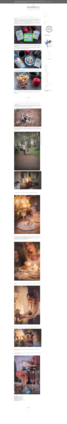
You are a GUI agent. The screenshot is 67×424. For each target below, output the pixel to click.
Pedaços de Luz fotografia (20, 397)
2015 (45, 86)
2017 (45, 71)
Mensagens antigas (40, 411)
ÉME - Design (19, 398)
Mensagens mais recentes (16, 411)
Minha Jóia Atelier (18, 400)
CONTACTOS (49, 62)
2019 (45, 69)
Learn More (48, 1)
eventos (49, 53)
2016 (45, 85)
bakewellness (49, 50)
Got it (52, 1)
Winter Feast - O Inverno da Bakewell (28, 102)
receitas (49, 55)
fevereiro (47, 81)
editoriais (49, 52)
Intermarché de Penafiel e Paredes (21, 22)
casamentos (49, 51)
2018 (45, 70)
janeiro (46, 82)
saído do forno (49, 56)
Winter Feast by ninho (16, 351)
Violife (17, 19)
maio (46, 78)
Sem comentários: (28, 408)
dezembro (47, 72)
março (46, 80)
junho (46, 77)
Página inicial (29, 411)
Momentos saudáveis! (27, 16)
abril (46, 79)
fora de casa (49, 54)
